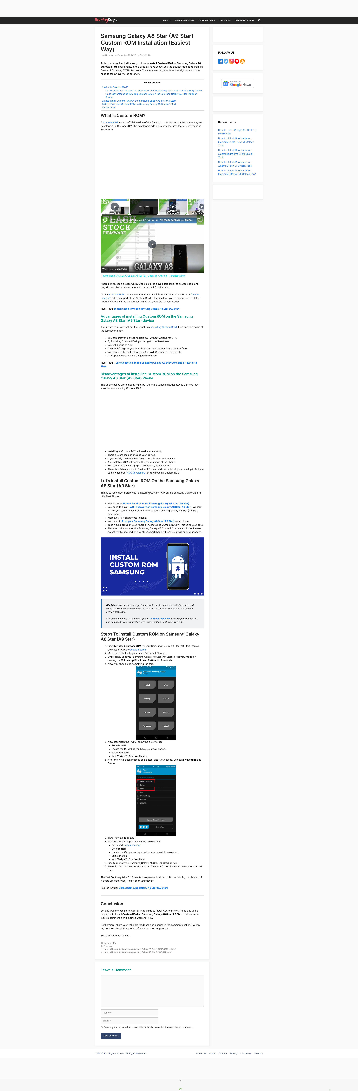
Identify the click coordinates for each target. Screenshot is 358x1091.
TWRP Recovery (206, 20)
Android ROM (116, 294)
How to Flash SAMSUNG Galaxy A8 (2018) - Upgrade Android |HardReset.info (151, 219)
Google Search (137, 649)
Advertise (201, 1053)
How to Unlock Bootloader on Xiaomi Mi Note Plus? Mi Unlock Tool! (236, 142)
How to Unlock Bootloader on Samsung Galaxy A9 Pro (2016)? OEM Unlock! (140, 949)
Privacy (234, 1053)
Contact (222, 1053)
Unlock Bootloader (184, 20)
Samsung (108, 946)
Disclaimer (245, 1053)
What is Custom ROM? (115, 87)
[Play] (173, 206)
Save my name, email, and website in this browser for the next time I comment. (148, 1027)
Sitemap (258, 1053)
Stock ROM (225, 20)
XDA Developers (136, 472)
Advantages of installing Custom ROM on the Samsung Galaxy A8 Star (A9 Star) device (154, 90)
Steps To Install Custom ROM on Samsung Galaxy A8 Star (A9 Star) (139, 104)
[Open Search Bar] (259, 20)
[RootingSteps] (106, 20)
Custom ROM (110, 122)
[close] (180, 1080)
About (212, 1053)
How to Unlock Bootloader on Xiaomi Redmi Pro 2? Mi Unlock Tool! (235, 154)
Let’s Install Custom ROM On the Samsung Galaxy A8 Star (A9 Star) (139, 100)
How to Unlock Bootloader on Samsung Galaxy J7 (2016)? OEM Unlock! (137, 952)
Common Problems (244, 20)
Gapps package (132, 845)
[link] (105, 220)
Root (165, 20)
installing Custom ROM (164, 327)
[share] (198, 218)
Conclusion (109, 107)
